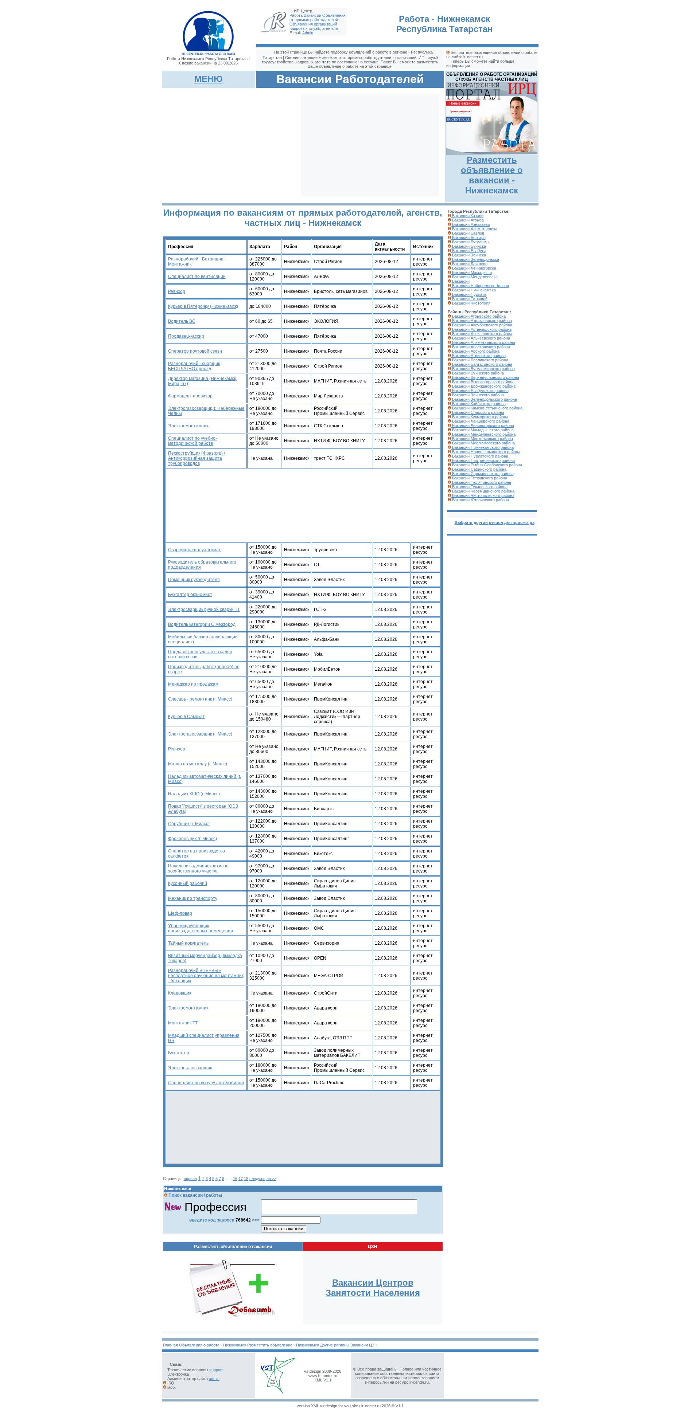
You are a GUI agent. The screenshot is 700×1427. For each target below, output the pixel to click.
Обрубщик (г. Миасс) (189, 823)
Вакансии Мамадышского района (482, 430)
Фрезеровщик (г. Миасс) (192, 838)
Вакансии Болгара (468, 237)
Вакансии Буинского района (477, 373)
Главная (170, 1345)
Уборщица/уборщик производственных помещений (200, 928)
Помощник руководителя (194, 579)
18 (246, 1178)
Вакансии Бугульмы (470, 242)
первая (190, 1178)
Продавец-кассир (186, 336)
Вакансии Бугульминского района (483, 368)
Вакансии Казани (467, 215)
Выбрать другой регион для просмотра (494, 522)
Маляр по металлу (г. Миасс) (197, 764)
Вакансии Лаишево (469, 264)
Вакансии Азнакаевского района (481, 320)
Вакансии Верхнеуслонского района (485, 377)
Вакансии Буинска (468, 246)
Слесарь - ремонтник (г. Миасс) (200, 699)
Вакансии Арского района (475, 351)
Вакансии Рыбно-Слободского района (486, 465)
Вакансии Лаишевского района (480, 421)
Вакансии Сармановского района (482, 473)
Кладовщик (179, 993)
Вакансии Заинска (468, 255)
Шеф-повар (180, 913)
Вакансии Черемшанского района (482, 491)
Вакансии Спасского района (477, 412)
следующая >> (262, 1178)
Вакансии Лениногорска (473, 268)
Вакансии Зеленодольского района (484, 399)
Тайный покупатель (188, 943)
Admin (307, 33)
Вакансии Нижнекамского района (482, 447)
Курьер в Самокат (186, 716)
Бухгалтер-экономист (190, 594)
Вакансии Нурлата (468, 294)
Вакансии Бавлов (467, 233)
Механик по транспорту (192, 898)
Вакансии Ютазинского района (480, 500)
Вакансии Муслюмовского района (483, 443)
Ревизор (176, 291)
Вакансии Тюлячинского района (481, 482)
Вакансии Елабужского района (480, 390)
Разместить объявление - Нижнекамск (283, 1345)
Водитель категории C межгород (202, 624)
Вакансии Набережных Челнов (480, 285)
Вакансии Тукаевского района (479, 487)
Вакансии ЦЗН (363, 1345)
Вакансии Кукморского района (479, 417)
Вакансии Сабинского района (478, 469)
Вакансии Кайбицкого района (478, 403)
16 (235, 1178)
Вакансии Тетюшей (469, 299)
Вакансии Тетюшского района (479, 478)
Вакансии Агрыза (467, 220)
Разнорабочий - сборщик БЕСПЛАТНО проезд (194, 366)
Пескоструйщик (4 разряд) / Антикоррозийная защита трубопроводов (196, 458)
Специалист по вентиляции (197, 276)
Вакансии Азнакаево (470, 224)
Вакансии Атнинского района (478, 355)
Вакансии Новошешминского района (485, 452)
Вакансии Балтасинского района (481, 364)
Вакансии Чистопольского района (482, 495)
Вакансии (460, 281)
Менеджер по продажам (193, 684)
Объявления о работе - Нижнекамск (213, 1345)
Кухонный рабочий (187, 883)
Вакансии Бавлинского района (479, 360)
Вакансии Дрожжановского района (483, 386)
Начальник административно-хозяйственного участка (199, 868)
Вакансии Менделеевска (474, 277)
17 (240, 1178)
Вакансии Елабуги (468, 250)
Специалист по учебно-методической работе (192, 441)
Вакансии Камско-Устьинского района (486, 408)
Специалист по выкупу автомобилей (206, 1082)
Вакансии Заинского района (477, 395)
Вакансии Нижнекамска (473, 290)
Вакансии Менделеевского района (483, 434)
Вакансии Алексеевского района (481, 334)
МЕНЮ (208, 79)
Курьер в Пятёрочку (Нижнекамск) (203, 306)
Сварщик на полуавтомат (194, 549)
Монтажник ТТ (183, 1023)
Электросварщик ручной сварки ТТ (204, 609)
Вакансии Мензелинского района (482, 438)
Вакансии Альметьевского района (483, 342)
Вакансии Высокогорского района (482, 382)
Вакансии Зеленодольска (475, 259)
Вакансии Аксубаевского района (481, 325)
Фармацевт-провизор (190, 396)
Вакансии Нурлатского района (479, 456)
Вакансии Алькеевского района (480, 338)
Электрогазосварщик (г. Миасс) (200, 734)
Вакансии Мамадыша (471, 272)
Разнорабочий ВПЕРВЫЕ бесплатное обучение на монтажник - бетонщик (206, 975)
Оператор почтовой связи (195, 351)
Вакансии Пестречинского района (483, 460)
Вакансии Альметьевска (474, 229)
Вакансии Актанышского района (481, 329)
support (216, 1370)
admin (214, 1378)
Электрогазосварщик (190, 1067)
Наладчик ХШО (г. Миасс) (194, 793)
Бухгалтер (178, 1052)
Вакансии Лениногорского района (482, 425)
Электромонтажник (188, 425)
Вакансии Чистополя (470, 303)
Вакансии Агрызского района (478, 316)
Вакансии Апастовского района (480, 347)
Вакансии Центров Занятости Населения (373, 1288)
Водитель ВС (181, 321)
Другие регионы (334, 1345)
